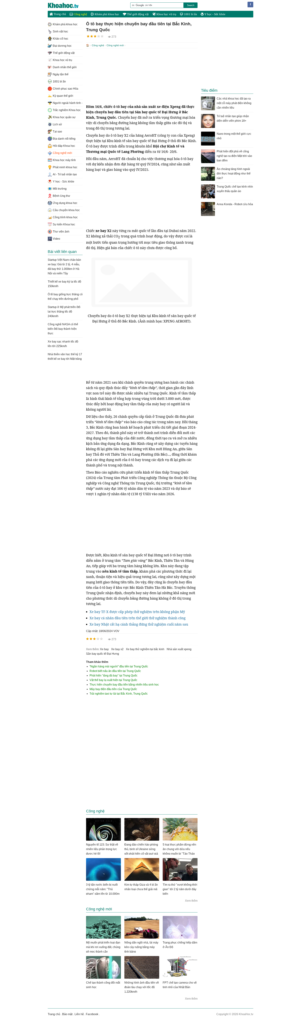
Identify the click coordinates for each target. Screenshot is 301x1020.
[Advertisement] (142, 76)
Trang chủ (59, 14)
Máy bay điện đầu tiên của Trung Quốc (113, 689)
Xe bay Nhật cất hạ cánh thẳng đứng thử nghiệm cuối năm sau (139, 624)
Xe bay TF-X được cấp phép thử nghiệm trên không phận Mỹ (137, 612)
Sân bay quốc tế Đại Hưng (102, 653)
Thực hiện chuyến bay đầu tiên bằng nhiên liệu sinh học (124, 684)
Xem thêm (191, 900)
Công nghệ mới (115, 45)
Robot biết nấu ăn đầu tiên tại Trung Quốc (115, 670)
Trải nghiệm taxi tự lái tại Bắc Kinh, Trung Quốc (119, 693)
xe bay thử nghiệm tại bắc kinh (145, 649)
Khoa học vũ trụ (166, 14)
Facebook (92, 1014)
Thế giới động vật (137, 14)
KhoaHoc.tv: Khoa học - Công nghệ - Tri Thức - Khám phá (67, 5)
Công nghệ (80, 14)
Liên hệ (79, 1014)
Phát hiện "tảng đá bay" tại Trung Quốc (113, 675)
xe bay (104, 649)
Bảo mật (67, 1014)
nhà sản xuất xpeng (179, 649)
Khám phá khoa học (106, 14)
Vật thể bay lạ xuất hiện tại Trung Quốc (113, 680)
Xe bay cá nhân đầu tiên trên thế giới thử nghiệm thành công (138, 618)
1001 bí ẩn (190, 14)
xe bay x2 (117, 649)
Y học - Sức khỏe (214, 14)
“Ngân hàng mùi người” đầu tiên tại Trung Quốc (119, 666)
